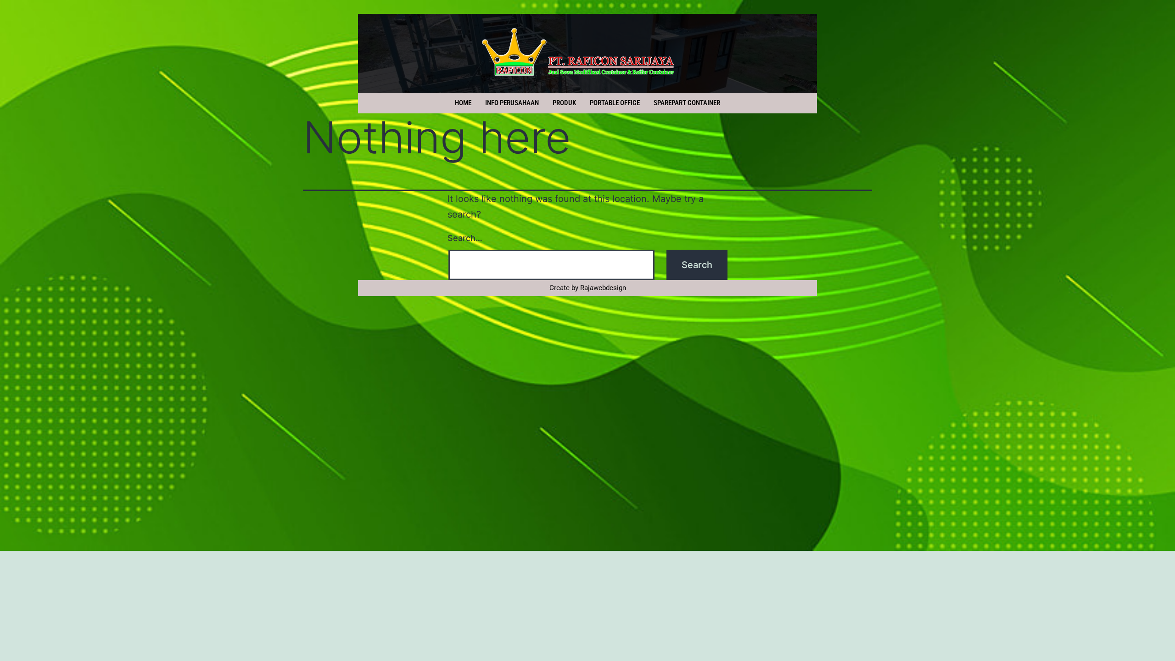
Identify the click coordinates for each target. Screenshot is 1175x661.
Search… (465, 238)
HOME (463, 103)
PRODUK (564, 103)
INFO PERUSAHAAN (512, 103)
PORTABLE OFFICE (615, 103)
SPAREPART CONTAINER (687, 103)
